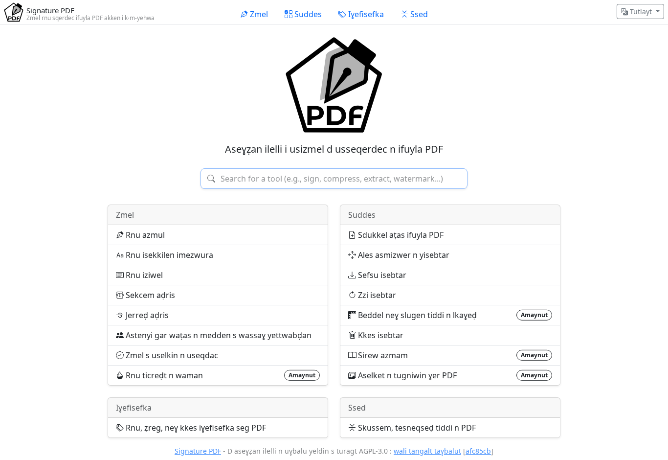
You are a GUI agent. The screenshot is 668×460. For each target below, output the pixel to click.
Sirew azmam (452, 355)
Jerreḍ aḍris (146, 315)
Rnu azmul (144, 235)
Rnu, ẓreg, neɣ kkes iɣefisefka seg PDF (195, 427)
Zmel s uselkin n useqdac (171, 355)
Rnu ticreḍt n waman (219, 375)
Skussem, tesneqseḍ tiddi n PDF (416, 427)
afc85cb (478, 451)
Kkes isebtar (379, 335)
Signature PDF (198, 451)
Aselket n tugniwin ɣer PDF (452, 375)
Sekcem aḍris (149, 295)
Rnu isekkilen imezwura (168, 255)
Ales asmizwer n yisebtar (402, 255)
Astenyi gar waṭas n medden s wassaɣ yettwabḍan (218, 335)
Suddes (362, 214)
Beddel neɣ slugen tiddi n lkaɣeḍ (452, 315)
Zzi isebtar (376, 295)
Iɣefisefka (134, 407)
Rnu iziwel (143, 275)
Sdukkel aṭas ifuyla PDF (400, 235)
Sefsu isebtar (381, 275)
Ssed (357, 407)
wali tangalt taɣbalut (427, 451)
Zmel (125, 214)
